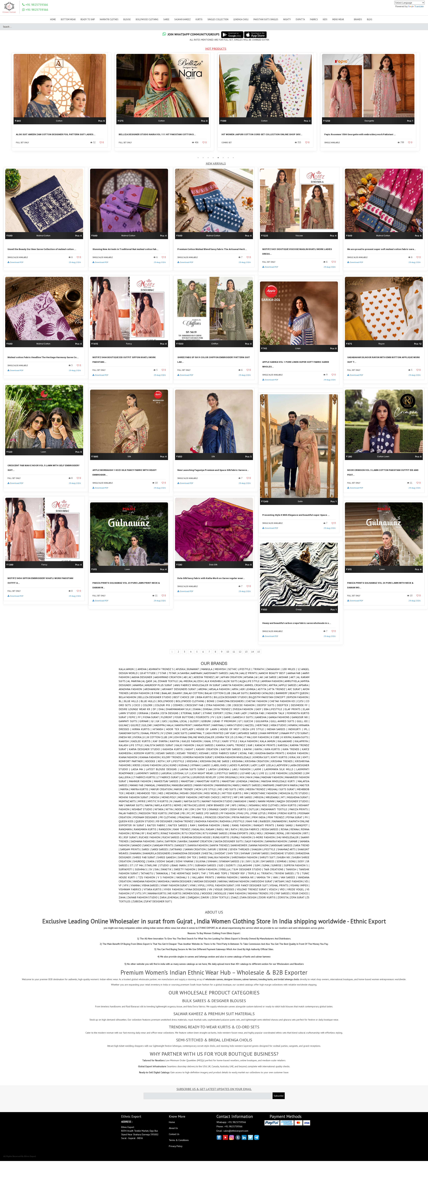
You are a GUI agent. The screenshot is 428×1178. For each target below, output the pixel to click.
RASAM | (211, 829)
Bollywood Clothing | (191, 701)
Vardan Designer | (206, 881)
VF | (121, 885)
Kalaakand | (286, 741)
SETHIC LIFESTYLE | (240, 669)
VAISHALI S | (184, 877)
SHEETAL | (208, 853)
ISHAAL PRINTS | (151, 733)
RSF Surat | (131, 837)
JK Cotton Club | (158, 737)
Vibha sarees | (151, 885)
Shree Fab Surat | (145, 857)
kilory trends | (172, 757)
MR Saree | (247, 797)
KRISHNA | (238, 761)
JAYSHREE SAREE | (248, 733)
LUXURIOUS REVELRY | (204, 777)
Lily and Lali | (249, 773)
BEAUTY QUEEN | (299, 693)
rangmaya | (126, 829)
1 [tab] (198, 157)
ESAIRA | (156, 713)
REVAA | (285, 829)
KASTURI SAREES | (232, 749)
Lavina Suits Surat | (194, 769)
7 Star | (163, 673)
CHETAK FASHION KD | (283, 701)
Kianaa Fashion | (150, 757)
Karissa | (284, 745)
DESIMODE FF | (300, 705)
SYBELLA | (225, 869)
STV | (191, 865)
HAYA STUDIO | (236, 725)
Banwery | (282, 693)
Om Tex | (203, 809)
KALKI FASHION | (186, 745)
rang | (227, 825)
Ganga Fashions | (280, 717)
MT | (284, 797)
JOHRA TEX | (223, 737)
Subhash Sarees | (207, 865)
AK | (262, 677)
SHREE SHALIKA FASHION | (215, 857)
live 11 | (264, 773)
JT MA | (248, 737)
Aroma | (203, 689)
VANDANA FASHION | (145, 881)
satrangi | (177, 849)
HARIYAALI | (219, 725)
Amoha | (143, 669)
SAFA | (161, 841)
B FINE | (157, 693)
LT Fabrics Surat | (169, 777)
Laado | (207, 765)
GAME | (228, 717)
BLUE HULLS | (149, 701)
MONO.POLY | (170, 797)
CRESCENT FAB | (195, 705)
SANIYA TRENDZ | (220, 845)
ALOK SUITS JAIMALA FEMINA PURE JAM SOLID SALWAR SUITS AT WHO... (158, 134)
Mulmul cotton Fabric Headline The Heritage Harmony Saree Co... (43, 357)
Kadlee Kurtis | (142, 741)
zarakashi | (274, 669)
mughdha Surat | (298, 797)
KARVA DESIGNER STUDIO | (146, 749)
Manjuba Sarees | (183, 785)
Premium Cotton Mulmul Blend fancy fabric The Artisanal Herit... (212, 249)
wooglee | (221, 893)
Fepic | (133, 717)
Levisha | (179, 773)
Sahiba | (183, 841)
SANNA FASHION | (259, 845)
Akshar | (284, 677)
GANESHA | (262, 717)
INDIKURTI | (296, 729)
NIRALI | (244, 805)
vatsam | (280, 881)
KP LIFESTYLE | (177, 761)
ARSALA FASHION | (220, 689)
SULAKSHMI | (246, 865)
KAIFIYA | (175, 741)
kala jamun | (269, 741)
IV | (163, 733)
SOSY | (302, 861)
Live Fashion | (279, 773)
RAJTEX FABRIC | (157, 825)
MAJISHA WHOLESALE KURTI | (279, 781)
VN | (212, 889)
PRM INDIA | (260, 817)
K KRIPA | (287, 737)
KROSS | (137, 765)
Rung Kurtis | (222, 837)
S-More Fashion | (265, 837)
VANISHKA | (164, 881)
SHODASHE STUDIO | (283, 853)
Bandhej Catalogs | (263, 693)
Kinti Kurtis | (280, 757)
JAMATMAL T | (197, 733)
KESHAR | (205, 753)
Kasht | (190, 749)
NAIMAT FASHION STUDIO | (218, 801)
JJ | (145, 737)
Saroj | (146, 849)
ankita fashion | (233, 685)
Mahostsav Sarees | (167, 781)
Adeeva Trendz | (205, 677)
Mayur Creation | (162, 789)
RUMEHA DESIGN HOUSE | (197, 837)
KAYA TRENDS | (292, 749)
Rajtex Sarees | (179, 825)
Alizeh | (199, 681)
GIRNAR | (145, 721)
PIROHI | (273, 813)
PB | (184, 813)
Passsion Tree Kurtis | (154, 813)
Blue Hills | (132, 701)
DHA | (162, 709)
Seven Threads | (241, 849)
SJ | (244, 861)
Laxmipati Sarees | (148, 773)
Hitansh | (159, 729)
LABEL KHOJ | (220, 765)
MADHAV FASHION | (273, 777)
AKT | (293, 677)
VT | (133, 893)
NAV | (122, 805)
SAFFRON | (171, 841)
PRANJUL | (198, 817)
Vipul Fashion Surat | (221, 885)
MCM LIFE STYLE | (206, 789)
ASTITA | (263, 689)
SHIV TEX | (234, 853)
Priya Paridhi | (242, 817)
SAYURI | (213, 849)
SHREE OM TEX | (188, 857)
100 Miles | (289, 669)
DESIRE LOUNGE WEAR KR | (136, 709)
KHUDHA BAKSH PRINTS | (271, 753)
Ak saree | (272, 677)
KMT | (306, 757)
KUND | (174, 765)
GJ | (153, 721)
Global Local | (179, 721)
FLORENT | (168, 717)
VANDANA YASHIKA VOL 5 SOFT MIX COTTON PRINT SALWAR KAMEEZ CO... (262, 134)
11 (234, 651)
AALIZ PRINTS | (249, 673)
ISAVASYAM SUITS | (130, 733)
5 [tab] (218, 157)
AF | (218, 677)
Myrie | (143, 801)
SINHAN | (213, 861)
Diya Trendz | (223, 709)
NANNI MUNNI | (267, 801)
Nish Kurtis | (289, 805)
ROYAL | (281, 833)
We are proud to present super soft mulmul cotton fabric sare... (381, 249)
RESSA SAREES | (271, 829)
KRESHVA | (193, 761)
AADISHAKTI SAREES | (217, 673)
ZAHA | (123, 897)
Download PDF (16, 262)
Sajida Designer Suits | (230, 841)
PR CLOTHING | (168, 817)
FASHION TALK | (276, 713)
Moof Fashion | (188, 797)
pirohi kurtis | (288, 813)
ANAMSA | (139, 685)
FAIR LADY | (241, 713)
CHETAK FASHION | (258, 701)
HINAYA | (293, 725)
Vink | (194, 885)
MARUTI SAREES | (252, 785)
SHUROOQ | (140, 861)
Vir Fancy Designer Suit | (253, 885)
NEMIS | (179, 805)
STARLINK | (152, 865)
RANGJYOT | (302, 825)
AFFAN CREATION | (232, 677)
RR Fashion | (294, 833)
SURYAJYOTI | (127, 869)
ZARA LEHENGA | (170, 897)
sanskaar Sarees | (282, 845)
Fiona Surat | (152, 717)
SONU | (293, 861)
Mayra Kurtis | (140, 789)
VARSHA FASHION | (240, 881)
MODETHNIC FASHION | (265, 793)
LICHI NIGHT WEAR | (202, 773)
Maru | (237, 785)
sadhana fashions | (144, 841)
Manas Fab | (137, 785)
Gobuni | (207, 721)
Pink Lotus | (259, 813)
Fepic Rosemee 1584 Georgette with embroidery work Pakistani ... (51, 134)
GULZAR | (148, 725)
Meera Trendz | (257, 789)
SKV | (249, 861)
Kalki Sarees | (206, 745)
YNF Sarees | (283, 893)
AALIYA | (235, 673)
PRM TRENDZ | (277, 817)
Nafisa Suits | (193, 801)
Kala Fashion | (250, 741)
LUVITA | (186, 777)
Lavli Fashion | (242, 769)
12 (240, 651)
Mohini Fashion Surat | (134, 797)
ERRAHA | (144, 713)
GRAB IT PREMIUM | (225, 721)
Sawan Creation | (196, 849)
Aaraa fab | (295, 673)
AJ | (257, 677)
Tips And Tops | (219, 873)
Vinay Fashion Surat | (175, 885)
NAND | (253, 801)
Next (423, 103)
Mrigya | (260, 797)
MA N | (250, 777)
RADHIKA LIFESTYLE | (233, 821)
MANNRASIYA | (224, 785)
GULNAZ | (125, 725)
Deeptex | (284, 705)
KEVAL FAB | (247, 753)
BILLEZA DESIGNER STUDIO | (231, 697)
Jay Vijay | (231, 733)
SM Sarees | (269, 861)
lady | (255, 765)
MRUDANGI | (273, 797)
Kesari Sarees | (166, 753)
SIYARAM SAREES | (230, 861)
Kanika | (221, 745)
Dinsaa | (208, 709)
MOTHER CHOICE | (210, 797)
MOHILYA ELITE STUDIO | (294, 793)
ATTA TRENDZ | (278, 689)
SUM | (258, 865)
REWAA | (295, 829)
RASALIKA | (199, 829)
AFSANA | (249, 677)
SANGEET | (181, 845)
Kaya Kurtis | (273, 749)
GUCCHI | (250, 721)
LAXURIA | (167, 773)
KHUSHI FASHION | (298, 753)
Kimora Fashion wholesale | (234, 757)
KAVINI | (249, 749)
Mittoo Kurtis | (233, 793)
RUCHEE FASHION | (150, 837)
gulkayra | (263, 721)
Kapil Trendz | (237, 745)
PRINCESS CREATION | (218, 817)
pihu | (241, 813)
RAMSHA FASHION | (210, 825)
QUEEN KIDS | (127, 821)
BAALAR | (167, 693)
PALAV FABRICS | (129, 813)
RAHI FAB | (253, 821)
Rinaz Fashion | (171, 833)
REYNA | (137, 833)
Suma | (266, 865)
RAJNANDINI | (280, 821)
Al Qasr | (148, 681)
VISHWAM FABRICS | (131, 889)
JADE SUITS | (181, 733)
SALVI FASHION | (255, 841)
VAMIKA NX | (248, 877)
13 (246, 651)
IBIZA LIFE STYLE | (254, 729)
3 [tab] (208, 157)
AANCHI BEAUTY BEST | (273, 673)
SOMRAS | (283, 861)
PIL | (248, 813)
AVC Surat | (295, 689)
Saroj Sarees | (160, 849)
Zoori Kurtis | (268, 897)
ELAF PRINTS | (294, 709)
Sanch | (148, 845)
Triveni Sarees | (285, 873)
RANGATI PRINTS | (265, 825)
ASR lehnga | (249, 689)
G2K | (220, 717)
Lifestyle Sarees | (227, 773)
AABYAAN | (197, 673)
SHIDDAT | (221, 853)
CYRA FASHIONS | (216, 705)
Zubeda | (138, 901)
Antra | (274, 685)
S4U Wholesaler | (289, 837)
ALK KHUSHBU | (214, 681)
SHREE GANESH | (167, 857)
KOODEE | (151, 761)
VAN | (277, 877)
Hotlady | (189, 729)
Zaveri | (206, 897)
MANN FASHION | (204, 785)
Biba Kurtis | (205, 697)
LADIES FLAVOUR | (240, 765)
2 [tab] (203, 157)
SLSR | (257, 861)
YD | (272, 893)
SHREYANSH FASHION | (246, 857)
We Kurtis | (175, 893)
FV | (214, 717)
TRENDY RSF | (239, 873)
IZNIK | (169, 733)
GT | (241, 721)
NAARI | (179, 801)
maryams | (269, 785)
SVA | (157, 869)
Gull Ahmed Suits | (284, 721)
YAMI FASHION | (238, 893)
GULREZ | (136, 725)
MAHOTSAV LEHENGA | (235, 781)
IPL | (306, 729)
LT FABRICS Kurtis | (144, 777)
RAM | (194, 825)
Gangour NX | (300, 717)
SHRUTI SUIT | (268, 857)
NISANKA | (255, 805)
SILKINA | (201, 861)
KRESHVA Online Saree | (216, 761)
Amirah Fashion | (273, 681)
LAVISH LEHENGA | (220, 769)
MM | (247, 793)
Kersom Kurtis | (145, 753)
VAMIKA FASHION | (228, 877)
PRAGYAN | (185, 817)
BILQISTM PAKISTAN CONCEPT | (268, 697)
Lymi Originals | (229, 777)
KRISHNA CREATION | (258, 761)
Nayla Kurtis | (164, 805)
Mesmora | (173, 793)
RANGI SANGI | (286, 825)
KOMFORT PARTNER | (132, 761)
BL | (121, 701)
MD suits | (232, 789)
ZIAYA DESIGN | (249, 897)
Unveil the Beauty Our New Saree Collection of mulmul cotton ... (42, 249)
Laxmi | (258, 769)
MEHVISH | (221, 669)
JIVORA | (138, 737)
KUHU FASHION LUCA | (155, 765)
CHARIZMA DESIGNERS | (231, 701)
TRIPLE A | (254, 873)
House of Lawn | (208, 729)
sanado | (137, 845)
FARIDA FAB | (257, 713)
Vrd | (283, 889)
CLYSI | (301, 701)
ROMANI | (271, 833)
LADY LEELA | (267, 765)
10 (228, 651)
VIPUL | (202, 885)
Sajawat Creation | (202, 841)
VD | (307, 881)
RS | (121, 837)
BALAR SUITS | (241, 693)
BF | (194, 697)
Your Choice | (300, 893)
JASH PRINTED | (215, 733)
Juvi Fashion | (261, 737)
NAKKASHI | (241, 801)
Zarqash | (194, 897)
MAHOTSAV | (188, 781)
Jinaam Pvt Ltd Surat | (294, 733)
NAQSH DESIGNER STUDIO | (293, 801)
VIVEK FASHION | (174, 889)
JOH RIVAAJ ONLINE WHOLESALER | (195, 737)
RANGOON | (166, 829)
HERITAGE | (263, 725)
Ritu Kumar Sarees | (216, 833)
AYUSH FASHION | (140, 693)
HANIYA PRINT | (184, 725)
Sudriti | (232, 865)
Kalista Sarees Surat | (160, 745)
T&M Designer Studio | (248, 869)
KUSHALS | (185, 765)
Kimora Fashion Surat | (199, 757)
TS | (299, 873)
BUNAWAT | (194, 669)
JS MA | (239, 737)
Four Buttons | (185, 717)
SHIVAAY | (246, 853)
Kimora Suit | (262, 757)
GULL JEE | (303, 721)
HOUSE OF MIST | (231, 729)
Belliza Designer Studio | (155, 697)
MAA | (257, 777)
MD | (221, 789)
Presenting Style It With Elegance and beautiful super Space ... (296, 515)
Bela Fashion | (128, 697)
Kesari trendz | (188, 753)
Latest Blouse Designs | (163, 769)
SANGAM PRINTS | (164, 845)
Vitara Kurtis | (154, 889)
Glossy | (195, 721)
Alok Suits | (231, 681)
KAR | (251, 745)
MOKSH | (156, 797)
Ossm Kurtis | (239, 809)
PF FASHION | (229, 813)
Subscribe (279, 1095)
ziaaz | (235, 897)
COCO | (138, 705)
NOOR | (180, 809)
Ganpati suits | (129, 721)
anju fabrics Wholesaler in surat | (198, 685)
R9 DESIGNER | (165, 821)
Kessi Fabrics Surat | (225, 753)
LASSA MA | (138, 769)
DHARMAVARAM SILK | (179, 709)
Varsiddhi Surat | (262, 881)
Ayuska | (181, 669)
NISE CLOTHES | (271, 805)
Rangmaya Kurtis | (146, 829)
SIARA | (151, 861)
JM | (171, 737)
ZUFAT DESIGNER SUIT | (158, 901)
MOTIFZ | (228, 797)
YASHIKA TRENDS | (259, 893)
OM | (193, 809)
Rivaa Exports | (240, 833)
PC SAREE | (198, 813)
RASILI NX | (224, 829)
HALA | (171, 725)
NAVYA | (149, 805)
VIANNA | (136, 885)
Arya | (236, 689)
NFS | (235, 805)
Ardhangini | (153, 689)
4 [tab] (213, 157)
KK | (300, 757)
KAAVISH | (125, 741)
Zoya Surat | (298, 897)
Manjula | (208, 669)
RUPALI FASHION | (242, 837)
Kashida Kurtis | (174, 749)
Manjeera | (164, 785)
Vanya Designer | (182, 881)
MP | (237, 797)
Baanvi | (178, 693)
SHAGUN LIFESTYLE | (264, 849)
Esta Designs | (171, 713)
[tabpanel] (61, 103)
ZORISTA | (284, 897)
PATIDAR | (175, 813)
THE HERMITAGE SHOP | (186, 873)
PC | (189, 813)
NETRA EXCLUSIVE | (195, 805)
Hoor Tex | (174, 729)
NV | (187, 809)
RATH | (235, 829)
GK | (159, 721)
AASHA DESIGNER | (143, 677)
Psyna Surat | (295, 817)
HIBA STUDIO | (279, 725)
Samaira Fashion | (277, 841)
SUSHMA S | (142, 869)
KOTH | (162, 761)
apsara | (304, 685)
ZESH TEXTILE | (221, 897)
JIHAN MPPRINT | (269, 733)
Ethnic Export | (214, 713)
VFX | (127, 885)
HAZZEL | (250, 725)
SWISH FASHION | (208, 869)
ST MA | (140, 865)
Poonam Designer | (146, 817)
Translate (419, 6)
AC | (191, 677)
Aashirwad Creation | (169, 677)
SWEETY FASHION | (186, 869)
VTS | (139, 893)
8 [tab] (233, 157)
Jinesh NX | (126, 737)
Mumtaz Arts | (128, 801)
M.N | (243, 777)
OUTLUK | (255, 809)
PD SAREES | (213, 813)
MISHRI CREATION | (192, 793)
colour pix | (164, 705)
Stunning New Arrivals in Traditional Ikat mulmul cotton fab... (125, 249)
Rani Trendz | (182, 829)
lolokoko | (296, 773)
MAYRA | (125, 789)
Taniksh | (292, 869)
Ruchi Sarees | (172, 837)
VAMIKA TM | (264, 877)
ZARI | (184, 897)
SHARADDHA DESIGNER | (187, 853)
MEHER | (131, 793)
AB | (186, 677)
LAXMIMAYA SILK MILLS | (280, 769)
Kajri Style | (231, 741)
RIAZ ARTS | (154, 833)
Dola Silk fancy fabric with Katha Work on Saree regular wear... (211, 578)
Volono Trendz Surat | (253, 889)
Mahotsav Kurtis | (209, 781)
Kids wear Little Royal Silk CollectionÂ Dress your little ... (355, 134)
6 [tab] (223, 157)
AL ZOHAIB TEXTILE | (167, 681)
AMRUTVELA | (293, 681)
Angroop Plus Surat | (159, 685)
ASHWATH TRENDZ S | (162, 669)
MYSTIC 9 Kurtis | (159, 801)
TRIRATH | (259, 669)
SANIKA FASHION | (199, 845)
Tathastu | (147, 873)
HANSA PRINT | (203, 725)
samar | (294, 841)
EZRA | (229, 713)
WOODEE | (208, 893)
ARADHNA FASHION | (131, 689)
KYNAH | (196, 765)
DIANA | (198, 709)
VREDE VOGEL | (297, 889)
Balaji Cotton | (194, 693)
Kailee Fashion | (193, 741)
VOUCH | (274, 889)
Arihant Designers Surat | (180, 689)
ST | (132, 865)
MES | (162, 793)
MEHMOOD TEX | (147, 793)
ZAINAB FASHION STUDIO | (143, 897)
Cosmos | (179, 705)
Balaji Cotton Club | (218, 693)
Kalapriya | (302, 741)
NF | (229, 805)
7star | (173, 673)
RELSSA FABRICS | (250, 829)
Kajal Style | (213, 741)
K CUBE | (276, 737)
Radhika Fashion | (207, 821)
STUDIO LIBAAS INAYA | (173, 865)
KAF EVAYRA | (161, 741)
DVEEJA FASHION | (244, 709)
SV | (152, 869)
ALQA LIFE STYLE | (250, 681)
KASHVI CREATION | (208, 749)
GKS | (165, 721)
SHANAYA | (136, 853)
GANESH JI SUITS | (244, 717)
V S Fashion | (167, 877)
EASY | (259, 709)
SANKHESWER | (240, 845)
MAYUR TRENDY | (184, 789)
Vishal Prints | (280, 885)
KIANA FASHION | (129, 757)
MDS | (242, 789)
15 (258, 651)
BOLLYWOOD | (167, 701)
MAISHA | (255, 781)
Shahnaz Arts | (288, 849)
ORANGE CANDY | (219, 809)
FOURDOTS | (203, 717)
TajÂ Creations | (275, 869)
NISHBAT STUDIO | (143, 809)
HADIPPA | (160, 725)
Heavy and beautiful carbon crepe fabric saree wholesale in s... (296, 623)
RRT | (306, 833)
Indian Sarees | (277, 729)
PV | (307, 817)
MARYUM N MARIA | (287, 785)
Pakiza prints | (299, 809)
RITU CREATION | (192, 833)
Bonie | (212, 701)
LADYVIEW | (282, 765)
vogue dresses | (226, 889)
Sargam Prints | (131, 849)
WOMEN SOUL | (192, 893)
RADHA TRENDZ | (184, 821)
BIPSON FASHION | (298, 697)
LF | (187, 773)
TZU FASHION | (148, 877)
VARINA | (223, 881)
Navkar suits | (135, 805)
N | (172, 801)
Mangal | (151, 785)
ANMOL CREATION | (257, 685)
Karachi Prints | (266, 745)
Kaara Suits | (301, 737)
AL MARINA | (134, 681)
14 (252, 651)
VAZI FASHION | (295, 881)
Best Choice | (182, 697)
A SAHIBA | (184, 673)
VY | (145, 893)
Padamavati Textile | (275, 809)
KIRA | (293, 757)
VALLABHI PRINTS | (204, 877)
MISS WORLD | (213, 793)
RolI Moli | (257, 833)
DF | (155, 709)
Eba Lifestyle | (274, 709)
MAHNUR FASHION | (141, 781)
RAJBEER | (266, 821)
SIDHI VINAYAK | (186, 861)
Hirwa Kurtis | (142, 729)
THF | (204, 873)
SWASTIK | (167, 869)
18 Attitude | (149, 673)
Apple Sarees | (289, 685)
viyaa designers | (197, 889)
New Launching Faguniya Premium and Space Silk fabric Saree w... (213, 470)
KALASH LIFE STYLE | (132, 745)
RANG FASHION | (242, 825)
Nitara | (160, 809)
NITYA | (170, 809)
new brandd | (216, 805)
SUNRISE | (277, 865)
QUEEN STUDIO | (146, 821)
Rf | (144, 833)
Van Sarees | (289, 877)
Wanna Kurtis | (158, 893)
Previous (7, 103)
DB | (230, 705)
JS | (233, 737)
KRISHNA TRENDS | (283, 761)
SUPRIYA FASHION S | (296, 865)
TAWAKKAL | (163, 873)
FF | (140, 717)
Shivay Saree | (261, 853)
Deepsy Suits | (267, 705)
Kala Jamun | (127, 669)
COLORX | (149, 705)
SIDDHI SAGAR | (166, 861)
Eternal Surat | (192, 713)
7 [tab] (228, 157)
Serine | (224, 849)
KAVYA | (259, 749)
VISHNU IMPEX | (299, 885)
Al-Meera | (187, 681)
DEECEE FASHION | (245, 705)
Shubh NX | (284, 857)
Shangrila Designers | (158, 853)
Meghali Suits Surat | (282, 789)
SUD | (222, 865)
